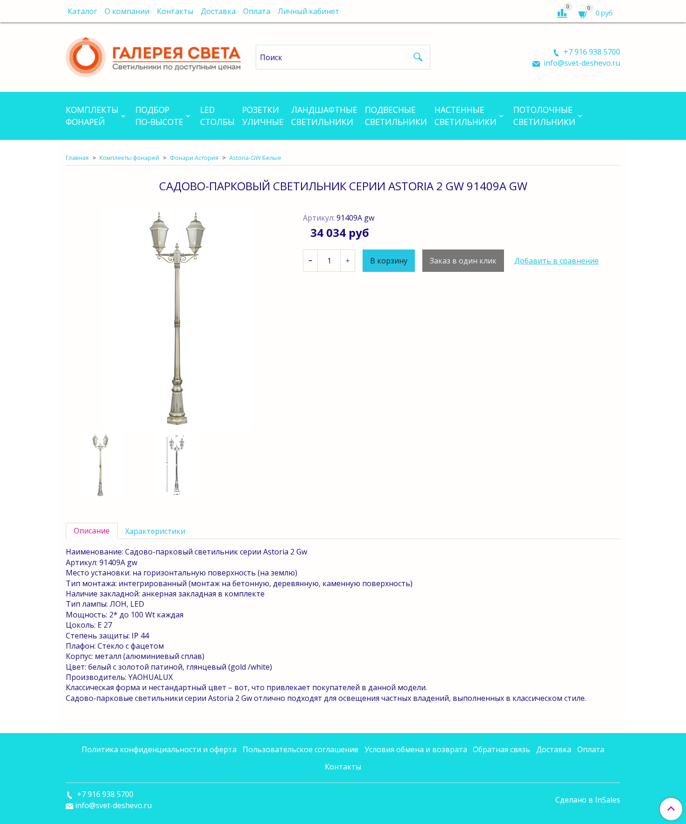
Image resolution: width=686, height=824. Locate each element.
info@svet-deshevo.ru (581, 63)
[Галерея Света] (153, 55)
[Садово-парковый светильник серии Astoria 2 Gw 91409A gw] (177, 318)
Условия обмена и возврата (415, 749)
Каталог (82, 11)
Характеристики (155, 531)
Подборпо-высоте (159, 115)
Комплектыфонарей (92, 115)
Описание (92, 531)
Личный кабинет (308, 11)
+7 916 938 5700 (591, 52)
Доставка (218, 11)
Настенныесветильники (465, 115)
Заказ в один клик (463, 261)
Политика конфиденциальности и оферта (159, 749)
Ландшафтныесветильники (324, 115)
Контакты (175, 11)
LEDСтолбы (217, 115)
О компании (127, 11)
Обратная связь (501, 749)
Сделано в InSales (587, 799)
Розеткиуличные (263, 115)
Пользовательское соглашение (300, 749)
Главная (77, 157)
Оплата (256, 11)
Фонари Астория (194, 157)
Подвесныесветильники (396, 115)
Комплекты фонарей (129, 157)
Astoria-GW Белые (255, 157)
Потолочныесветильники (544, 115)
